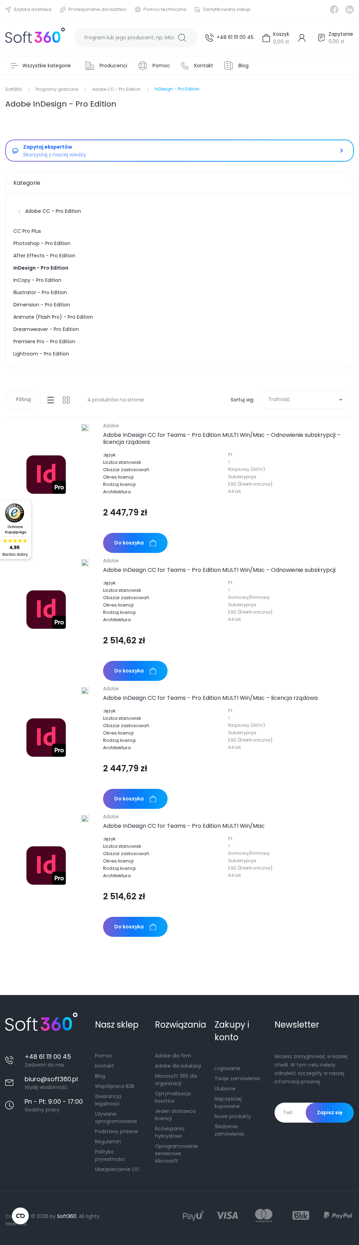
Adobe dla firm (173, 1055)
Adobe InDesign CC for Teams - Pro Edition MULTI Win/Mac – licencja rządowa (210, 698)
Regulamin (108, 1141)
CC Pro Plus (27, 231)
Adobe (111, 425)
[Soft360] (35, 38)
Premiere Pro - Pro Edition (44, 341)
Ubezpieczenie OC (117, 1169)
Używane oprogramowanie (116, 1117)
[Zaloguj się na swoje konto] (303, 38)
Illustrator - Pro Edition (40, 292)
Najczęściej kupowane (228, 1102)
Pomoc (104, 1055)
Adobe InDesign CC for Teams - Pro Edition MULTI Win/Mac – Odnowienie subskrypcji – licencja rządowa (221, 439)
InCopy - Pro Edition (37, 280)
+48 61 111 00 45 (235, 37)
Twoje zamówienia (237, 1078)
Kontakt (104, 1065)
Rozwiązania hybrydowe (169, 1132)
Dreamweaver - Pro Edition (46, 329)
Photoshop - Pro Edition (41, 243)
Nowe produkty (233, 1116)
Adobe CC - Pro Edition (53, 211)
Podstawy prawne (116, 1131)
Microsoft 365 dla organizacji (176, 1080)
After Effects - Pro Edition (44, 255)
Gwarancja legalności (108, 1100)
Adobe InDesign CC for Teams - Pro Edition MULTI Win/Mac (184, 826)
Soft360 (66, 1216)
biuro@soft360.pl (51, 1079)
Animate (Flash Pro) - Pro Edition (53, 316)
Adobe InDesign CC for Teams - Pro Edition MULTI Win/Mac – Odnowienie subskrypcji (219, 570)
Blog (100, 1076)
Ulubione (225, 1088)
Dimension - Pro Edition (41, 304)
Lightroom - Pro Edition (41, 353)
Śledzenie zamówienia (229, 1130)
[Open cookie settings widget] (20, 1215)
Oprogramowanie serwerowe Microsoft (176, 1153)
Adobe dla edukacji (178, 1065)
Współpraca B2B (114, 1086)
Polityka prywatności (110, 1155)
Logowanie (228, 1068)
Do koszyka (129, 542)
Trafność (306, 399)
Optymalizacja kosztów (173, 1097)
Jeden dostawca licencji (175, 1115)
